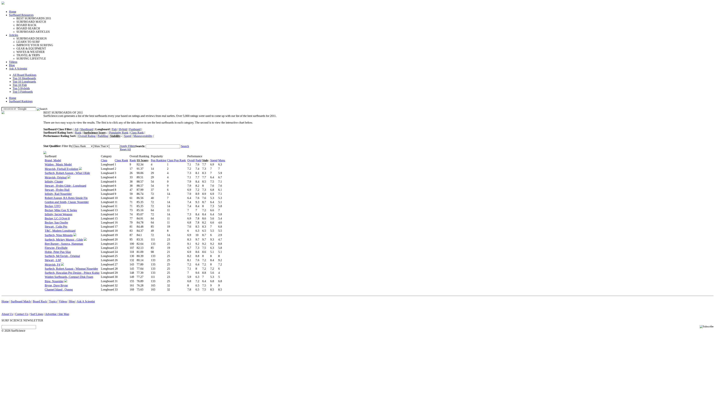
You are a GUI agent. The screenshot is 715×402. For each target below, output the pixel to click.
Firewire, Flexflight (56, 247)
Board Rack (40, 301)
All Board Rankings (24, 74)
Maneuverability (142, 136)
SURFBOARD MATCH (31, 21)
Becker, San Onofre (56, 222)
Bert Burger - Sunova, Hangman (64, 243)
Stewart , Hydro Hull (57, 189)
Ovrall (191, 160)
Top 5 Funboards (23, 91)
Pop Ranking (158, 160)
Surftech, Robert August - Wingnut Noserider (71, 268)
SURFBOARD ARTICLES (33, 31)
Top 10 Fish (20, 85)
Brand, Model (53, 160)
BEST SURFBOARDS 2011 (33, 18)
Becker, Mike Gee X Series (61, 210)
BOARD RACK (26, 25)
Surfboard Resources (21, 15)
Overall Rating (87, 136)
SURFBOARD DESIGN (31, 38)
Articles (13, 35)
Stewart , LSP (53, 260)
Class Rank (137, 132)
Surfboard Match (21, 301)
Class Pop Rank (176, 160)
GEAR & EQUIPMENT (31, 48)
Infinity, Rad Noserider (58, 193)
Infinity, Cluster (54, 181)
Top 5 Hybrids (21, 88)
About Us (7, 314)
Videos (13, 61)
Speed (127, 136)
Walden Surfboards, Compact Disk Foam (69, 276)
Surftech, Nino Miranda (59, 235)
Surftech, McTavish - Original (62, 256)
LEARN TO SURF (28, 41)
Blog (12, 65)
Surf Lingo (36, 314)
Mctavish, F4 (52, 264)
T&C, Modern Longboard (60, 230)
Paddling (103, 136)
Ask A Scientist (18, 68)
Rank (78, 132)
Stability (115, 136)
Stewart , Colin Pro (56, 226)
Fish (114, 129)
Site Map (63, 314)
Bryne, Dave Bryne (56, 285)
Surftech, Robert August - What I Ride (67, 173)
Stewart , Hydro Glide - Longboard (65, 185)
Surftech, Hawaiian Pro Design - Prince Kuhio (72, 272)
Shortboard (86, 129)
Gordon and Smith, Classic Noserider (67, 202)
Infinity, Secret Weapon (58, 214)
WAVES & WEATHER (30, 51)
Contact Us (21, 314)
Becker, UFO (53, 206)
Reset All (125, 149)
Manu (221, 160)
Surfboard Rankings (21, 101)
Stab (205, 160)
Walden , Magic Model (58, 164)
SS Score (142, 160)
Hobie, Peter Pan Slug (58, 251)
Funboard (135, 129)
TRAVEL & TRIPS (28, 55)
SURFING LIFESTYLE (31, 58)
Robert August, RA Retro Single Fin (66, 198)
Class (104, 160)
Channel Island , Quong (59, 289)
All (76, 129)
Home (12, 11)
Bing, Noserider (54, 281)
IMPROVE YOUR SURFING (34, 45)
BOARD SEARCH (28, 28)
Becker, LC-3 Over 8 (57, 218)
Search (185, 146)
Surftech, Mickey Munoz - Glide (64, 239)
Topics (53, 301)
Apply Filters (127, 146)
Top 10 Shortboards (24, 78)
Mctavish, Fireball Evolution (61, 168)
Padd (198, 160)
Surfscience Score (94, 132)
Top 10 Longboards (24, 81)
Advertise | (51, 314)
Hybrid (123, 129)
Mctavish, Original (56, 177)
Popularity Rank (118, 132)
